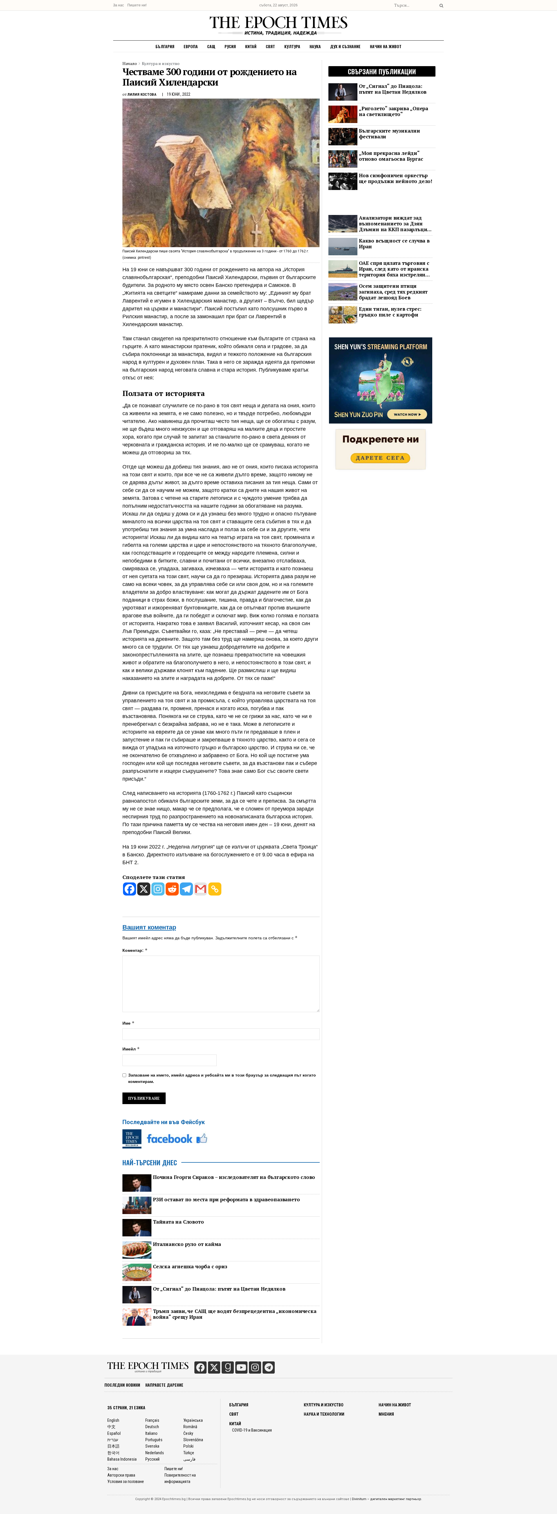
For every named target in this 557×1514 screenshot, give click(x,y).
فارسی (189, 1459)
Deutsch (152, 1426)
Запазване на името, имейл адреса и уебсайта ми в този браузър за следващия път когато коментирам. (222, 1078)
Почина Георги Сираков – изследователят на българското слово (234, 1177)
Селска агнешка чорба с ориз (190, 1266)
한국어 (113, 1452)
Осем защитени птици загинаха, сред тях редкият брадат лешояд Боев (393, 292)
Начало (129, 63)
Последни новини (122, 1385)
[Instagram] (157, 889)
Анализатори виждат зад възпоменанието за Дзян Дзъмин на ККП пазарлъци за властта (393, 223)
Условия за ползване (125, 1481)
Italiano (151, 1433)
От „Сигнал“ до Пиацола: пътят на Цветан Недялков (219, 1289)
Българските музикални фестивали (389, 134)
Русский (152, 1459)
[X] (143, 889)
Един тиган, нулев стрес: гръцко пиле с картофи (390, 312)
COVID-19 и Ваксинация (252, 1430)
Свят (270, 46)
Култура (292, 46)
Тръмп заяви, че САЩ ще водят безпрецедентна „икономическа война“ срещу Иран (235, 1314)
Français (152, 1420)
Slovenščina (193, 1439)
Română (190, 1426)
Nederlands (154, 1452)
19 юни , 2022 (178, 94)
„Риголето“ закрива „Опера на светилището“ (393, 111)
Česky (188, 1433)
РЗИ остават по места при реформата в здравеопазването (226, 1199)
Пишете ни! (137, 5)
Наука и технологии (324, 1414)
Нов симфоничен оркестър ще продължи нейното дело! (395, 178)
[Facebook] (129, 889)
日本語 (113, 1446)
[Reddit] (172, 889)
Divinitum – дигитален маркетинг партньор (386, 1499)
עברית (112, 1439)
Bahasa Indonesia (122, 1459)
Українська (193, 1420)
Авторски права (121, 1475)
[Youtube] (241, 1367)
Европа (191, 46)
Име (128, 1023)
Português (153, 1439)
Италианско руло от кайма (187, 1244)
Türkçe (188, 1452)
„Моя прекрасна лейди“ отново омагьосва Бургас (391, 156)
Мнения (386, 1414)
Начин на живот (386, 46)
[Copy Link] (214, 889)
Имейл (131, 1049)
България (164, 46)
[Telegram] (186, 889)
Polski (188, 1446)
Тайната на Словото (178, 1222)
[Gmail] (200, 889)
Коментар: (135, 950)
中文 (111, 1426)
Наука (315, 46)
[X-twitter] (214, 1367)
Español (114, 1433)
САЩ (211, 46)
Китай (250, 46)
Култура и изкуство (161, 63)
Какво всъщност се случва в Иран (394, 243)
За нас (118, 5)
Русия (230, 46)
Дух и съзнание (345, 46)
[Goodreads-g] (228, 1367)
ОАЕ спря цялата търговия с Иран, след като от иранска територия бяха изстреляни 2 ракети (394, 269)
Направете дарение (164, 1385)
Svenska (152, 1446)
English (113, 1420)
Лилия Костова (141, 94)
